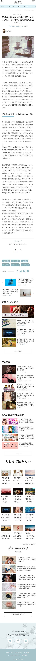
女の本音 (24, 261)
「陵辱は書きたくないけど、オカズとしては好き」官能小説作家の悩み (25, 368)
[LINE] (27, 271)
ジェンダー (15, 265)
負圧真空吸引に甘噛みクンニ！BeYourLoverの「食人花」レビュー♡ (26, 604)
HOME (3, 9)
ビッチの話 (15, 261)
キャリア (5, 265)
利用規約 (26, 652)
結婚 (19, 6)
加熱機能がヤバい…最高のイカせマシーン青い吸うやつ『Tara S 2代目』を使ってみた (26, 568)
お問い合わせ (18, 652)
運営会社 (24, 655)
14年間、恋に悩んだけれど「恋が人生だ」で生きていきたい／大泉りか (25, 322)
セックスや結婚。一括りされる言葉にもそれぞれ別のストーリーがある (25, 331)
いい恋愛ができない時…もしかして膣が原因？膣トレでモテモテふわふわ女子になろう (26, 586)
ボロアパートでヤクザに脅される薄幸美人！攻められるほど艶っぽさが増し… (25, 395)
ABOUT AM (9, 652)
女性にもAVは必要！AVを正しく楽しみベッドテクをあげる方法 (25, 377)
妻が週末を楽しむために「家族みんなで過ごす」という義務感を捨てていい (25, 341)
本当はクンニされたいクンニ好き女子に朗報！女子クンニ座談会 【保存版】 (25, 386)
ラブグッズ (18, 10)
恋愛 (2, 6)
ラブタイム (10, 6)
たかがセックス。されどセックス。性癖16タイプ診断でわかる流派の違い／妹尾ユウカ (26, 577)
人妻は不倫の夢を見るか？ (16, 26)
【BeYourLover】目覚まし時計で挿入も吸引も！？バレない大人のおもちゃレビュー (26, 595)
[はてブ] (24, 271)
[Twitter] (20, 271)
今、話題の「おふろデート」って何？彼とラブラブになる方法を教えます (26, 559)
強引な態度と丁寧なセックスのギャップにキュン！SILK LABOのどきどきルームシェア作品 (25, 404)
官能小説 (5, 261)
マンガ (26, 6)
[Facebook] (17, 271)
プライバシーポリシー (14, 655)
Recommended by (27, 544)
